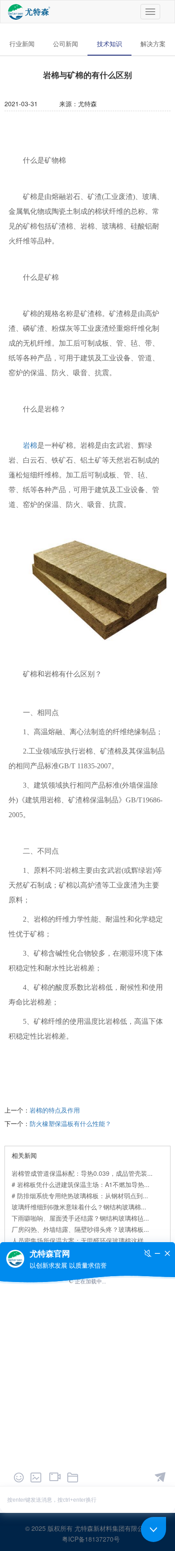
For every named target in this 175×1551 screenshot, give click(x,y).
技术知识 (109, 43)
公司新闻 (65, 43)
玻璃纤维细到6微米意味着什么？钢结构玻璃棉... (79, 1206)
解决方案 (153, 43)
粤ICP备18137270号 (91, 1538)
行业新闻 (22, 43)
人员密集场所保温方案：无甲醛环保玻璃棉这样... (80, 1240)
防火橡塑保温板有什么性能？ (70, 1123)
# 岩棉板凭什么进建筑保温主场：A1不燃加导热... (80, 1184)
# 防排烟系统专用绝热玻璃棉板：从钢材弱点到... (80, 1195)
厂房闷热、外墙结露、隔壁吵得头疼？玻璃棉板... (80, 1229)
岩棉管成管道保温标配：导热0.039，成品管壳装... (82, 1173)
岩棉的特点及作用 (55, 1109)
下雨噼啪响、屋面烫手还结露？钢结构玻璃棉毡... (80, 1217)
